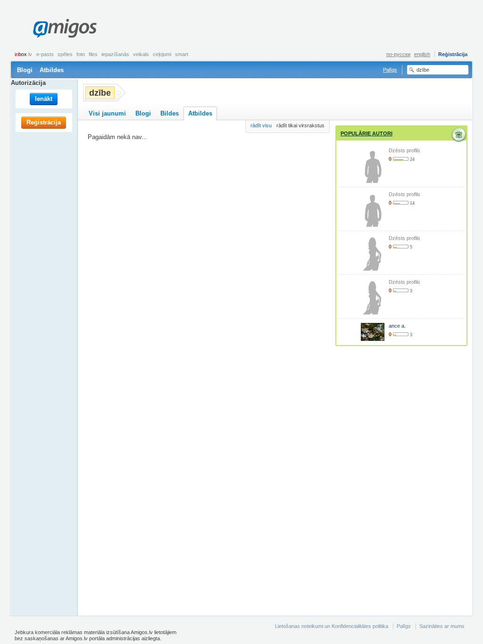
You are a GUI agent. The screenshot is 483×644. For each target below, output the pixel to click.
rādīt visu (261, 125)
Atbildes (52, 70)
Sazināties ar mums (442, 626)
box (23, 54)
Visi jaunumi (107, 113)
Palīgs (390, 70)
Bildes (169, 113)
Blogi (25, 70)
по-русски (398, 54)
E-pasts (45, 54)
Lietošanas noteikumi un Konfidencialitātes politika (331, 626)
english (422, 54)
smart (181, 54)
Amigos (64, 28)
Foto (80, 54)
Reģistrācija (452, 54)
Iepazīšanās (115, 54)
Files (93, 54)
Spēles (65, 54)
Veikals (141, 54)
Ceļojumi (162, 54)
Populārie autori (366, 133)
